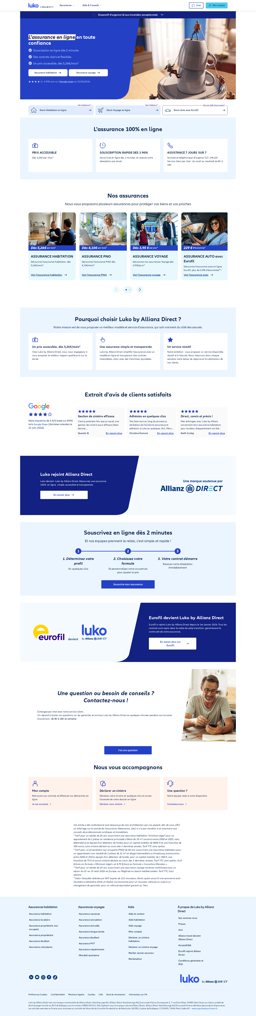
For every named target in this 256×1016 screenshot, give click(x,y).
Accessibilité (184, 945)
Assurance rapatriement (91, 949)
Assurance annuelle (89, 925)
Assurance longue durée (91, 931)
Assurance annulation (90, 919)
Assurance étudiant (39, 941)
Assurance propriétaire (41, 935)
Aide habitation (137, 919)
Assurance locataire (39, 919)
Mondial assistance (89, 955)
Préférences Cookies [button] (37, 994)
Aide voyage (135, 925)
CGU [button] (101, 994)
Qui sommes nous (187, 918)
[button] (67, 5)
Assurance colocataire (40, 947)
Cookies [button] (91, 994)
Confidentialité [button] (58, 994)
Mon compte (135, 931)
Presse (181, 924)
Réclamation (135, 958)
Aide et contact (136, 913)
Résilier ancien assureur (141, 953)
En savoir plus (114, 433)
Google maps (66, 81)
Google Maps (41, 424)
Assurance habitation (40, 913)
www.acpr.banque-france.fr (204, 1008)
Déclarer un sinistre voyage (143, 947)
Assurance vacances (89, 913)
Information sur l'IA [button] (138, 994)
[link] (217, 5)
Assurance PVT (87, 943)
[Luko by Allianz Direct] (41, 5)
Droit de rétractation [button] (115, 994)
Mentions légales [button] (76, 994)
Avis (180, 929)
